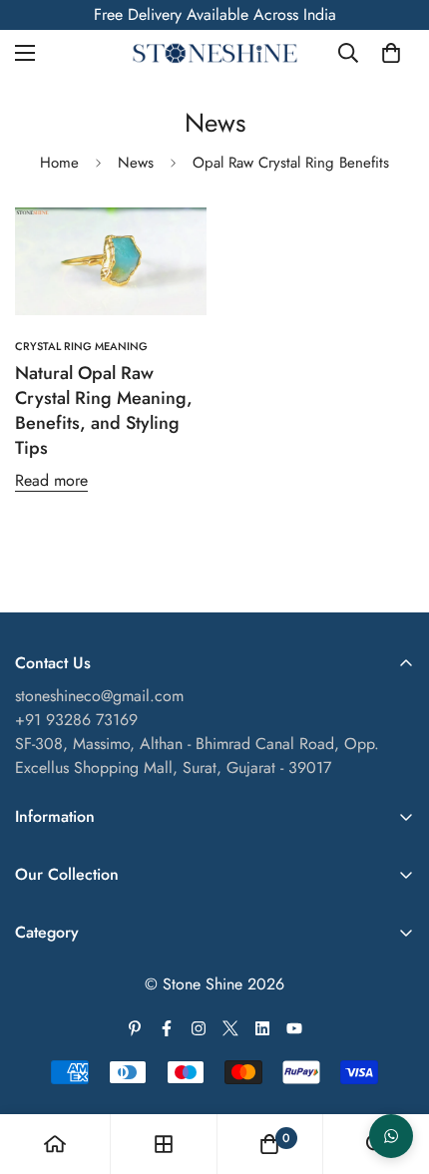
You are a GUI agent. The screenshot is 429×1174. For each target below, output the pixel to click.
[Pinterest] (135, 1028)
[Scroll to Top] (393, 1068)
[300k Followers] (167, 1028)
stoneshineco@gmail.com (99, 695)
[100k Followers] (199, 1028)
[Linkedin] (262, 1028)
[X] (230, 1028)
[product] (55, 1144)
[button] (391, 53)
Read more (51, 480)
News (136, 163)
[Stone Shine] (214, 53)
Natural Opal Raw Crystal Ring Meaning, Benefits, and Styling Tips (104, 411)
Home (59, 163)
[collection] (164, 1144)
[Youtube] (294, 1028)
